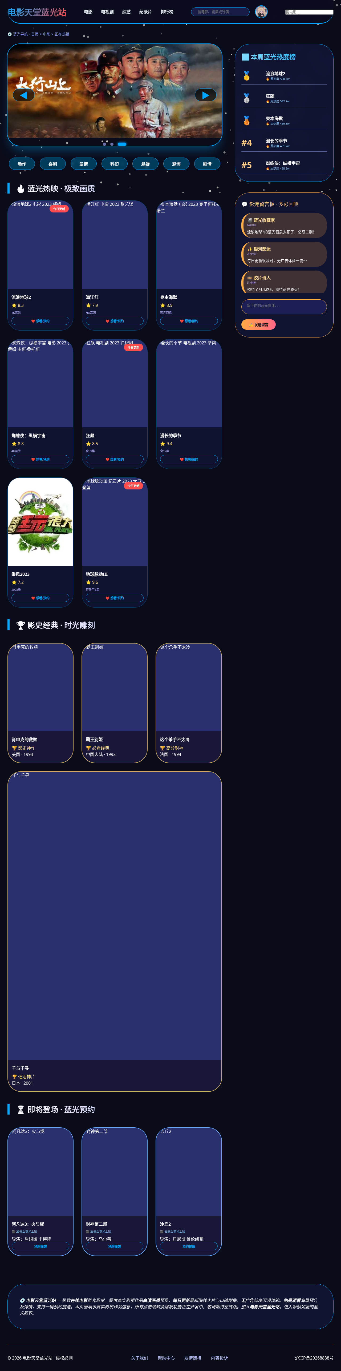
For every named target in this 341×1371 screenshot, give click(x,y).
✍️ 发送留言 (258, 325)
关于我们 (139, 1358)
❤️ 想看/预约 (40, 321)
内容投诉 (219, 1358)
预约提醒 (40, 1246)
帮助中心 (166, 1358)
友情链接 (192, 1358)
